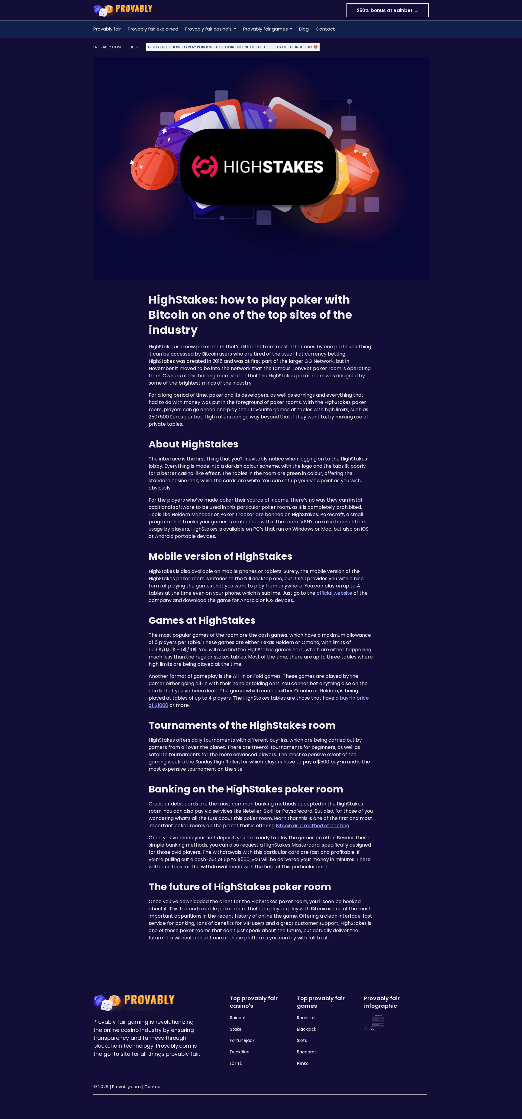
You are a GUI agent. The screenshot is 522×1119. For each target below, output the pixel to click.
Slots (302, 1040)
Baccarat (306, 1052)
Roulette (306, 1018)
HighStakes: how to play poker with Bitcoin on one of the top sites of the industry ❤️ (233, 47)
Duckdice (240, 1052)
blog (134, 47)
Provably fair (107, 29)
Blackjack (306, 1029)
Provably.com (107, 47)
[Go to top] (510, 1104)
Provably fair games (265, 29)
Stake (236, 1029)
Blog (304, 29)
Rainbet (238, 1018)
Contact (325, 29)
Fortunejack (242, 1040)
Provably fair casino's (208, 29)
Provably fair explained (153, 29)
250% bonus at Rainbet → (387, 10)
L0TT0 (236, 1063)
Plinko (303, 1063)
